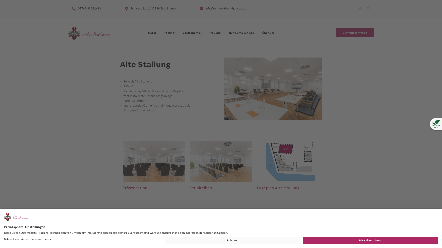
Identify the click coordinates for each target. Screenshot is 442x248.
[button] (436, 124)
